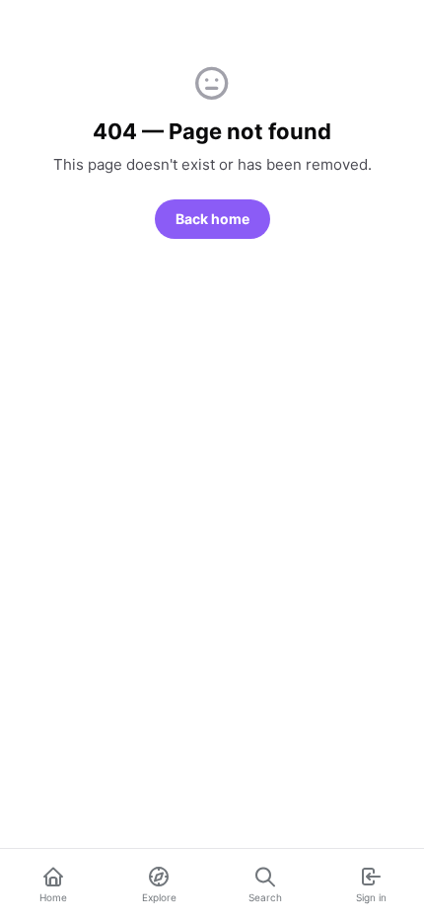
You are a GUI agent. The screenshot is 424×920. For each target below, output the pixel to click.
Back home (212, 218)
